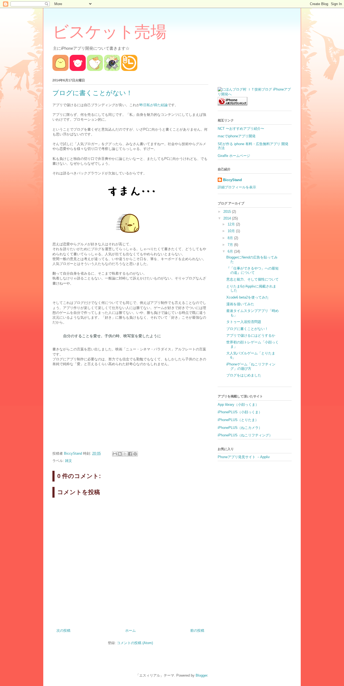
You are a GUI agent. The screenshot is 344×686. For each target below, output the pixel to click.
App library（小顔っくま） (238, 405)
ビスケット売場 (109, 32)
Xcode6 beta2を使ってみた (247, 297)
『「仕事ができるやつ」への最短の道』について (252, 270)
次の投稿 (63, 630)
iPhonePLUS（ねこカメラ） (240, 428)
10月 (232, 231)
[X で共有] (125, 454)
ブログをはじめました (243, 375)
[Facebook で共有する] (130, 454)
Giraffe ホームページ (234, 156)
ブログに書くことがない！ (247, 329)
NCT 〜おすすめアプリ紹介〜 (241, 129)
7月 (231, 245)
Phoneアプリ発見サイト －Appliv (244, 457)
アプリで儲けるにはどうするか (250, 335)
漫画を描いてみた (240, 304)
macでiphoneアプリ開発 (237, 136)
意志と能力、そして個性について (252, 279)
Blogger (201, 675)
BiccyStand (232, 180)
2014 (227, 218)
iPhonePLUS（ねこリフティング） (245, 435)
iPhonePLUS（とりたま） (238, 420)
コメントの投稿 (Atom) (135, 643)
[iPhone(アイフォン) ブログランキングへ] (232, 104)
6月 (231, 251)
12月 (232, 224)
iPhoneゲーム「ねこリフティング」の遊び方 (250, 366)
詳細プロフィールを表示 (237, 187)
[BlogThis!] (120, 454)
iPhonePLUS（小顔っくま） (240, 412)
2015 (227, 212)
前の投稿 (197, 630)
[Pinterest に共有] (135, 454)
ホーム (130, 630)
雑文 (68, 461)
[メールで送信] (114, 454)
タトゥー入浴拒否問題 (243, 322)
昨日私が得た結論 (154, 105)
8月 (231, 238)
